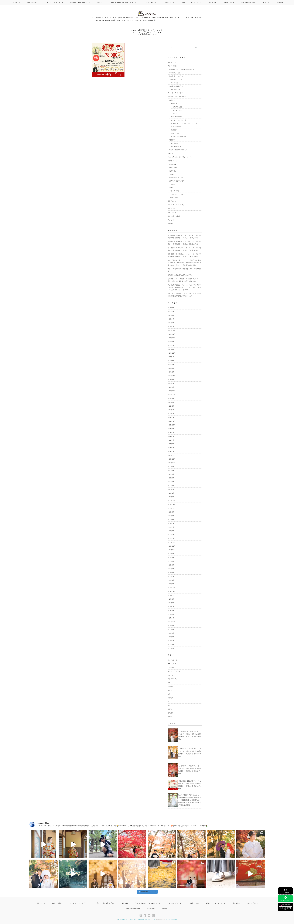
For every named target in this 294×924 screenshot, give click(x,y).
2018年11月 (171, 546)
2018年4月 (171, 572)
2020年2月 (171, 493)
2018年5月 (171, 569)
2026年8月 (171, 307)
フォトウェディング (174, 671)
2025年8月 (171, 342)
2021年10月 (171, 425)
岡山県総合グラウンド (176, 177)
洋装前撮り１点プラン (176, 79)
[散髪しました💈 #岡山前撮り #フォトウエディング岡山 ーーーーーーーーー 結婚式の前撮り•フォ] (103, 844)
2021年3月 (171, 444)
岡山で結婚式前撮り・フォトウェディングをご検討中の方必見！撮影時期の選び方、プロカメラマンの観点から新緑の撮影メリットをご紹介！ (184, 287)
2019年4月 (171, 527)
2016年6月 (171, 637)
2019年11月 (171, 504)
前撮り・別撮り (32, 2)
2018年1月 (171, 584)
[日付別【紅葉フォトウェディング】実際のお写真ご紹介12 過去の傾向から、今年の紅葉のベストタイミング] (132, 874)
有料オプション (229, 2)
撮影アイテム (169, 2)
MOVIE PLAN (175, 103)
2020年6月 (171, 478)
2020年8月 (171, 470)
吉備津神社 (172, 171)
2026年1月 (171, 326)
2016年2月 (171, 641)
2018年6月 (171, 565)
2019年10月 (171, 508)
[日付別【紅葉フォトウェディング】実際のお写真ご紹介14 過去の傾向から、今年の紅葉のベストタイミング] (250, 844)
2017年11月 (171, 591)
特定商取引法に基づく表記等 (178, 150)
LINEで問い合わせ (285, 900)
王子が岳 (172, 184)
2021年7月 (171, 432)
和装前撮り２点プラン (176, 76)
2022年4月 (171, 410)
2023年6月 (171, 379)
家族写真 (170, 698)
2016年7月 (171, 633)
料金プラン (172, 140)
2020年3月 (171, 489)
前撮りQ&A (212, 2)
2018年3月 (171, 576)
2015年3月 (171, 648)
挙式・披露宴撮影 (176, 117)
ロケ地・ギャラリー (151, 2)
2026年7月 (171, 311)
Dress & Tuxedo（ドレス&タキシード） (124, 2)
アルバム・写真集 (174, 89)
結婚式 (170, 717)
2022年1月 (171, 417)
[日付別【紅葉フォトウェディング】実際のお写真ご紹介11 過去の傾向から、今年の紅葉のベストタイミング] (162, 874)
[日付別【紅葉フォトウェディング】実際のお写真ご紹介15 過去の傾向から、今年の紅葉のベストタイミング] (221, 844)
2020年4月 (171, 485)
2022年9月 (171, 398)
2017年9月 (171, 599)
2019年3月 (171, 531)
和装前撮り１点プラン (176, 73)
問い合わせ (266, 2)
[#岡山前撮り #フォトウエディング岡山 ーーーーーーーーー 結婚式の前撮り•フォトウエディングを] (43, 844)
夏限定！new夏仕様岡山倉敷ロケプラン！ (181, 275)
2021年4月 (171, 440)
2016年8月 (171, 629)
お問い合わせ (285, 892)
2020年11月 (171, 459)
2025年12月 (171, 330)
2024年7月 (171, 357)
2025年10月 (171, 338)
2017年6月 (171, 610)
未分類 (170, 709)
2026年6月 (171, 315)
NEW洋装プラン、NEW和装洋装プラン (181, 69)
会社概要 (280, 2)
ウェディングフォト (174, 660)
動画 (169, 694)
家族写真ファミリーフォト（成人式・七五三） (185, 123)
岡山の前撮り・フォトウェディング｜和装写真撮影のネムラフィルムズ (136, 919)
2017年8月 (171, 603)
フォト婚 (170, 675)
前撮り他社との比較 (248, 2)
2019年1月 (171, 538)
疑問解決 (170, 713)
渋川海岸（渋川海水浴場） (177, 181)
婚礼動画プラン (176, 146)
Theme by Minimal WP (171, 919)
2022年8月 (171, 402)
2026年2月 (171, 323)
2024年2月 (171, 368)
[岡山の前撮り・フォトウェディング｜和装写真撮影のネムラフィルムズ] (147, 13)
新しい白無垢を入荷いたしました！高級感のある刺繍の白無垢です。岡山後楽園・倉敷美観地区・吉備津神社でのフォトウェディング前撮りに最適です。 (184, 262)
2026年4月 (171, 319)
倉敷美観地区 (173, 167)
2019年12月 (171, 501)
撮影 (169, 705)
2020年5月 (171, 482)
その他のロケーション (176, 194)
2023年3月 (171, 383)
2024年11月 (171, 353)
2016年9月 (171, 625)
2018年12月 (171, 542)
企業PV (175, 113)
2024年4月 (171, 364)
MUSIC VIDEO (177, 110)
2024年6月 (171, 360)
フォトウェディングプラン (54, 2)
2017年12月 (171, 588)
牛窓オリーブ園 (174, 191)
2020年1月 (171, 497)
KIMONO (100, 2)
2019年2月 (171, 535)
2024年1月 (171, 372)
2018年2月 (171, 580)
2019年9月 (171, 512)
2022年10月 (171, 395)
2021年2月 (171, 448)
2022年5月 (171, 406)
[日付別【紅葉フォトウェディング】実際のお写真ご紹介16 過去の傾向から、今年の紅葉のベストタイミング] (191, 844)
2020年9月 (171, 466)
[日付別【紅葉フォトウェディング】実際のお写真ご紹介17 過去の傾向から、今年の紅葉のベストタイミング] (162, 844)
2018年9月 (171, 553)
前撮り (170, 690)
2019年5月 (171, 523)
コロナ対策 (171, 667)
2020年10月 (171, 463)
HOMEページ (15, 2)
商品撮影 (174, 130)
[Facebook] (145, 915)
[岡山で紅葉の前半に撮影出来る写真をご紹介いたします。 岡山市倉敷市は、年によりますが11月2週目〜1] (103, 874)
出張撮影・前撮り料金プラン (80, 2)
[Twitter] (150, 915)
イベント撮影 (175, 133)
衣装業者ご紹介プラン (176, 86)
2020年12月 (171, 455)
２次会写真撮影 (176, 127)
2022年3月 (171, 413)
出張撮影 (172, 100)
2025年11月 (171, 334)
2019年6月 (171, 519)
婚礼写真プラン (176, 143)
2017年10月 (171, 595)
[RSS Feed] (153, 915)
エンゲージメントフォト (178, 120)
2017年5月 (171, 614)
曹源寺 (171, 174)
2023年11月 (171, 376)
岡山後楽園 (172, 164)
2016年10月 (171, 622)
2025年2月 (171, 349)
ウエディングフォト (174, 664)
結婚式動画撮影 (177, 107)
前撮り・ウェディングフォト (191, 2)
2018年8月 (171, 557)
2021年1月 (171, 451)
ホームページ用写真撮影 (178, 137)
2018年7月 (171, 561)
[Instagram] (141, 915)
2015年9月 (171, 644)
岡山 (169, 701)
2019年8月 (171, 516)
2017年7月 (171, 606)
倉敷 (169, 683)
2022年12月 (171, 391)
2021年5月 (171, 436)
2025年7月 (171, 345)
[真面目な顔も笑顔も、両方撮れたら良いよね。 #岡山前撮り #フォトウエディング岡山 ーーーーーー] (250, 874)
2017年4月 (171, 618)
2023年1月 (171, 387)
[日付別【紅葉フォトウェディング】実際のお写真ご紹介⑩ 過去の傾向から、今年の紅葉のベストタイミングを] (191, 874)
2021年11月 (171, 421)
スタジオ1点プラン (175, 83)
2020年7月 (171, 474)
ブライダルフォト (173, 679)
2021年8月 (171, 429)
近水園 (171, 187)
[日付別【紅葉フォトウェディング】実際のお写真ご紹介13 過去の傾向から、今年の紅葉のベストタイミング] (43, 874)
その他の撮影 (173, 197)
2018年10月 (171, 550)
